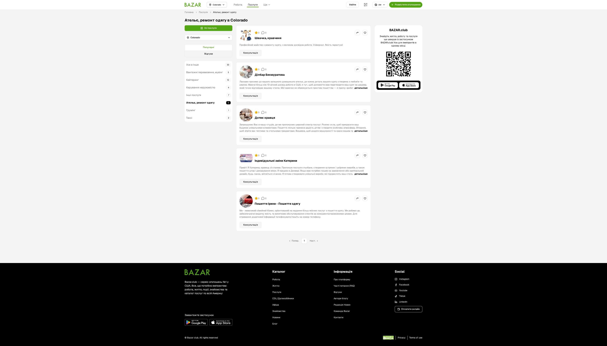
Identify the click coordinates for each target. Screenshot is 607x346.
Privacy (401, 337)
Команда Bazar (342, 311)
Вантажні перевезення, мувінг (204, 72)
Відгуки (208, 53)
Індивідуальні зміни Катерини (276, 160)
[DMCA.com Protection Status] (388, 338)
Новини (276, 317)
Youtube (403, 290)
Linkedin (403, 301)
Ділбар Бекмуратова (270, 75)
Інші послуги (193, 95)
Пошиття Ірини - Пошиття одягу (277, 203)
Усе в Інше (192, 64)
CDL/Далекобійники (283, 298)
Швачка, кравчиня (268, 38)
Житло (275, 285)
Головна (189, 12)
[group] (208, 50)
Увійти (352, 4)
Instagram (404, 279)
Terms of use (415, 337)
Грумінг (190, 110)
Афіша (275, 304)
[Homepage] (193, 5)
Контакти (338, 317)
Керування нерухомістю (200, 87)
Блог (274, 323)
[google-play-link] (196, 322)
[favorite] (365, 32)
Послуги (253, 4)
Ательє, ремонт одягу (200, 102)
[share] (357, 32)
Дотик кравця (265, 117)
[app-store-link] (220, 322)
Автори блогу (341, 298)
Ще (265, 4)
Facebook (404, 284)
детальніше (361, 87)
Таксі (189, 117)
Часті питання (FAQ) (344, 285)
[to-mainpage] (197, 272)
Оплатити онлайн (410, 309)
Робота (238, 4)
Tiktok (402, 296)
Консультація (250, 52)
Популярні (208, 47)
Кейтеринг (192, 80)
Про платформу (342, 279)
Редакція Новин (342, 304)
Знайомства (278, 311)
